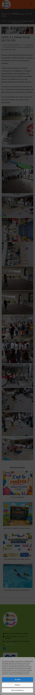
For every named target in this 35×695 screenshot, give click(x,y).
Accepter (17, 679)
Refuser (17, 685)
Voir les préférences (17, 690)
